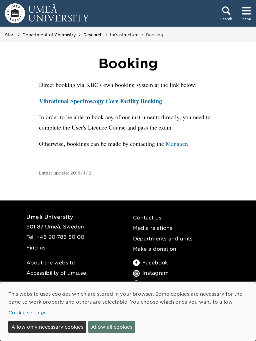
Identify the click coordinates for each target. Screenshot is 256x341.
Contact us (147, 217)
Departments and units (163, 238)
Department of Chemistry (49, 34)
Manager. (177, 144)
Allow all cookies (111, 327)
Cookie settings (27, 312)
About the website (50, 262)
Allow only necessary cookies (47, 327)
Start (10, 34)
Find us (36, 247)
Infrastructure (124, 34)
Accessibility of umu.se (56, 272)
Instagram (155, 272)
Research (93, 34)
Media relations (152, 227)
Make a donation (154, 248)
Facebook (155, 262)
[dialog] (128, 311)
